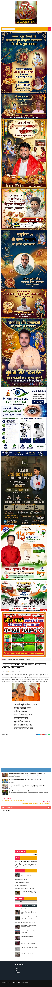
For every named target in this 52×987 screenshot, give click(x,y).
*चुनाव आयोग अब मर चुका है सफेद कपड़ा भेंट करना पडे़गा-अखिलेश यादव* (22, 791)
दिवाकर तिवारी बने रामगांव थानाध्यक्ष (27, 936)
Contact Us (17, 970)
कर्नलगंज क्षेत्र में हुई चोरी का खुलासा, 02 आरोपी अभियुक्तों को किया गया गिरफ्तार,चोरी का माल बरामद (29, 912)
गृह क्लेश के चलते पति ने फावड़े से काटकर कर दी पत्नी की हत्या (25, 922)
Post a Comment (6, 810)
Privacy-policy (18, 972)
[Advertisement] (26, 753)
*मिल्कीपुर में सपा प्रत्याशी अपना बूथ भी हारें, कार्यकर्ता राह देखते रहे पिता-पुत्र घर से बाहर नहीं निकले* (27, 773)
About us (16, 968)
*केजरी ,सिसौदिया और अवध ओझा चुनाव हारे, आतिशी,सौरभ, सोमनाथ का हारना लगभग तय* (25, 779)
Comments (33, 905)
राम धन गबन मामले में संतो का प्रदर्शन (21, 879)
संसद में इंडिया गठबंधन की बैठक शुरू (21, 885)
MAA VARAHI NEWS (16, 982)
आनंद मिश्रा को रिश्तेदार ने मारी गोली (27, 953)
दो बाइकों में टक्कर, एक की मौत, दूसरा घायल (22, 882)
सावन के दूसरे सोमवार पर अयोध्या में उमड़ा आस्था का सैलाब (24, 888)
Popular (26, 905)
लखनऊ (5, 659)
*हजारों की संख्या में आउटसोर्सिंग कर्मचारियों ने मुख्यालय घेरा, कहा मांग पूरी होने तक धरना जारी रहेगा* (26, 785)
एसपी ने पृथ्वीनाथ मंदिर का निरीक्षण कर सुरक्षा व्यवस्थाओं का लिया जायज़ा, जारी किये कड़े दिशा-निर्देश (29, 893)
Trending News (18, 906)
